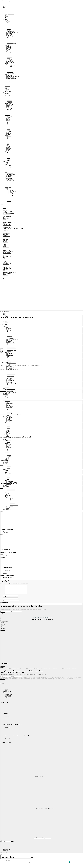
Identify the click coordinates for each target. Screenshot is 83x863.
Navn (1, 595)
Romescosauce (4, 460)
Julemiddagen (11, 195)
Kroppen (6, 163)
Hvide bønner (9, 101)
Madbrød (8, 23)
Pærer (8, 143)
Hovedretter (7, 45)
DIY (5, 15)
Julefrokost (11, 194)
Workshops (7, 184)
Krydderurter (7, 115)
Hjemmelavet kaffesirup (11, 363)
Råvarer (6, 9)
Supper (6, 88)
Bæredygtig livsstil (10, 180)
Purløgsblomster (10, 109)
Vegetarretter (9, 47)
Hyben (8, 140)
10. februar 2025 (5, 463)
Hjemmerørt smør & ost (11, 82)
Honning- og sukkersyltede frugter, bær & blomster (13, 228)
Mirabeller (9, 148)
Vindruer (8, 134)
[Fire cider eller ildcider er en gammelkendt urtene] (41, 625)
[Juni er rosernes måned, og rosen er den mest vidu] (64, 625)
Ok (69, 862)
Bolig (6, 11)
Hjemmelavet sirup (10, 73)
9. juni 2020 (7, 580)
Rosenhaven (9, 175)
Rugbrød (8, 24)
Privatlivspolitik (6, 849)
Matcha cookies (4, 506)
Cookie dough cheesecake (6, 575)
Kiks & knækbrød (10, 25)
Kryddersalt (7, 89)
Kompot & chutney (10, 66)
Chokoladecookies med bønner (8, 552)
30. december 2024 (6, 578)
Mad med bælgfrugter (9, 95)
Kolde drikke (9, 52)
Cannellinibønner (10, 98)
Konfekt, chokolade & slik (11, 78)
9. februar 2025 (5, 486)
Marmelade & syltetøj (11, 65)
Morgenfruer (9, 112)
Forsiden (4, 6)
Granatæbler (9, 139)
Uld (5, 18)
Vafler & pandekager (10, 36)
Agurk (8, 152)
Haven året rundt (10, 173)
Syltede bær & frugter (11, 67)
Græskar (8, 154)
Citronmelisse (9, 116)
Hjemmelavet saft (10, 61)
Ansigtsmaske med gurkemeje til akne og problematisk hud (15, 437)
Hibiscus (8, 114)
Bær (5, 121)
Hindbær (8, 125)
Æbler (8, 144)
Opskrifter (5, 19)
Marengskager (9, 34)
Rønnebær (9, 131)
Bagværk (6, 20)
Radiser (8, 158)
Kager (6, 26)
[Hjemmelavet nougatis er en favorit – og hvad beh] (18, 625)
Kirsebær (8, 147)
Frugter (6, 135)
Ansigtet (6, 162)
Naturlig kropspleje (8, 167)
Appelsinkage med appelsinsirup (8, 483)
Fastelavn (9, 198)
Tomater (8, 160)
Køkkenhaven (5, 243)
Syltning (6, 63)
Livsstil (4, 166)
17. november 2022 (6, 320)
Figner (8, 138)
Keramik (6, 16)
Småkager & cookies (10, 35)
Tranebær (9, 133)
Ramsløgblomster (10, 104)
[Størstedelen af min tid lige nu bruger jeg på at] (76, 625)
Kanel (8, 118)
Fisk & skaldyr (7, 86)
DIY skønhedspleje (8, 165)
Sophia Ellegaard (5, 508)
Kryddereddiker (10, 69)
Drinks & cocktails (10, 60)
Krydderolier (9, 71)
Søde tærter (9, 30)
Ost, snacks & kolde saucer (10, 81)
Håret (6, 164)
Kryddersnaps (9, 59)
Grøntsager (7, 151)
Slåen (8, 150)
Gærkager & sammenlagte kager (13, 32)
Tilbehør (8, 50)
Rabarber (8, 157)
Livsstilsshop (5, 850)
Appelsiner (9, 136)
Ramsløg (8, 120)
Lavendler (9, 110)
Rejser (6, 183)
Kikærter (8, 97)
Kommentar (2, 593)
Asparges (9, 153)
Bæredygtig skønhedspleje (9, 14)
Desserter (7, 80)
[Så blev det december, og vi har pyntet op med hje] (53, 625)
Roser (8, 107)
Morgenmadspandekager (8, 251)
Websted (1, 600)
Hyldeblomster (9, 108)
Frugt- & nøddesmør (10, 77)
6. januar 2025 (5, 555)
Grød (4, 220)
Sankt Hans (9, 201)
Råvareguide (7, 94)
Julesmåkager (11, 190)
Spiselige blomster (10, 79)
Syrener (8, 106)
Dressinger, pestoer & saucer (8, 213)
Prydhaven (9, 176)
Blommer (8, 149)
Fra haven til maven (4, 1)
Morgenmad (7, 38)
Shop (4, 7)
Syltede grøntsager (10, 68)
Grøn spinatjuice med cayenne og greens (10, 414)
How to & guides (8, 187)
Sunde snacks (9, 75)
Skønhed (4, 161)
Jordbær (8, 122)
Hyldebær (9, 132)
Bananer (8, 137)
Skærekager (9, 29)
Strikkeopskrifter (10, 178)
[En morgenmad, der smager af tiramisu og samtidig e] (6, 625)
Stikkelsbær (9, 126)
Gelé (8, 64)
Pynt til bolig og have (11, 182)
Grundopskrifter (8, 91)
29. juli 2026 (5, 394)
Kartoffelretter (10, 48)
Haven (6, 172)
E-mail (1, 598)
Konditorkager (9, 33)
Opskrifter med (7, 93)
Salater (6, 87)
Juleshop (11, 197)
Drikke (6, 51)
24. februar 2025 (5, 417)
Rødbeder (9, 159)
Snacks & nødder (10, 83)
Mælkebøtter (9, 105)
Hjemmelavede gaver (11, 181)
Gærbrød (8, 21)
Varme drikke (9, 57)
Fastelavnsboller (10, 37)
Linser (8, 96)
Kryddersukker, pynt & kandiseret (13, 76)
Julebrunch (11, 192)
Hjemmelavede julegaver (13, 196)
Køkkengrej (7, 10)
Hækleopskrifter (10, 179)
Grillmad (8, 49)
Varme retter (9, 46)
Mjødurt (8, 111)
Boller (8, 22)
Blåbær (8, 129)
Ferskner (8, 146)
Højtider (6, 188)
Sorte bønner (9, 100)
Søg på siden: (2, 840)
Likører (8, 58)
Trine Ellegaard (5, 321)
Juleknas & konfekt (12, 191)
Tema (6, 186)
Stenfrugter (7, 145)
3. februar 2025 (5, 509)
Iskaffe (8, 53)
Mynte (8, 119)
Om (3, 848)
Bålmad (6, 90)
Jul (5, 8)
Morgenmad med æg (10, 40)
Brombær (8, 130)
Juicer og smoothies (10, 62)
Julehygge (11, 193)
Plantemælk (9, 44)
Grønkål (8, 155)
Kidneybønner (9, 102)
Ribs (8, 124)
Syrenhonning (6, 596)
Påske (8, 200)
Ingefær (8, 117)
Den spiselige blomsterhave (12, 174)
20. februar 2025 (5, 440)
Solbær (8, 123)
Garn (6, 17)
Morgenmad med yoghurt (11, 43)
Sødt (6, 74)
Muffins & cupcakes (10, 31)
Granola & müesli (10, 39)
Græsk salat (3, 391)
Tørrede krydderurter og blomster (10, 272)
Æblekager (9, 28)
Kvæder (8, 141)
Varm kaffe (9, 54)
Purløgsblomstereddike (8, 577)
